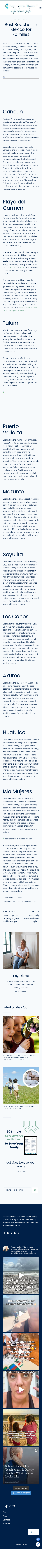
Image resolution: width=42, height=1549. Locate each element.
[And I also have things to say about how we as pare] (21, 1389)
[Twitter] (18, 1233)
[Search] (35, 1190)
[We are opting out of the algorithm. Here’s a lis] (21, 1275)
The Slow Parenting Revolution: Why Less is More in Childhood (20, 1107)
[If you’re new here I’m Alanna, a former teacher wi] (21, 1351)
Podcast (6, 1523)
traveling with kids (29, 901)
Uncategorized (21, 20)
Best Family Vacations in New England (31, 916)
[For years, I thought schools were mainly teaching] (21, 1465)
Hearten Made (21, 1544)
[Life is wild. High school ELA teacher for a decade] (21, 1427)
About (5, 1516)
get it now (21, 1172)
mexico (19, 897)
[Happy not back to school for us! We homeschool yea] (21, 1313)
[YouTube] (11, 1233)
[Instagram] (4, 1233)
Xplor (22, 267)
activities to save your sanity (21, 1164)
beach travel (8, 897)
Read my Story (21, 992)
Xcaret (13, 267)
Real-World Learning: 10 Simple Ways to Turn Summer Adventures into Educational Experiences (20, 1057)
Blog (5, 1512)
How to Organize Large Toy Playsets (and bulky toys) (11, 916)
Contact (6, 1519)
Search (33, 1532)
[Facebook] (14, 1233)
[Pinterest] (7, 1233)
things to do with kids (12, 901)
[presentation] (21, 1034)
